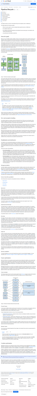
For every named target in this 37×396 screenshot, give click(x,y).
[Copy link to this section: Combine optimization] (13, 343)
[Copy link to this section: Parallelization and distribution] (17, 140)
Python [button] (6, 103)
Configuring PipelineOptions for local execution (24, 114)
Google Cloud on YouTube (31, 384)
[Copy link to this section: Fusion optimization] (11, 258)
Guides (20, 7)
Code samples (21, 383)
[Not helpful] (35, 7)
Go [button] (9, 103)
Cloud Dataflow (6, 3)
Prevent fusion (10, 202)
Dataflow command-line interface (16, 108)
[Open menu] (1, 1)
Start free (33, 3)
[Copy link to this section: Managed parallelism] (10, 165)
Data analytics (11, 7)
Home (2, 7)
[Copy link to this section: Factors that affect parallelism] (14, 177)
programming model (29, 143)
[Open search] (24, 1)
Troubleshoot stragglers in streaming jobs (26, 254)
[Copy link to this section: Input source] (6, 188)
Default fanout (5, 182)
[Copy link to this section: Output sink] (6, 231)
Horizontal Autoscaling (20, 169)
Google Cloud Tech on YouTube (31, 386)
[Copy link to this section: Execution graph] (10, 36)
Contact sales (3, 384)
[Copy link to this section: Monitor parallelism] (10, 251)
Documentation (6, 7)
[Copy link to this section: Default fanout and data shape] (12, 204)
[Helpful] (34, 7)
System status (12, 384)
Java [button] (2, 103)
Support (11, 381)
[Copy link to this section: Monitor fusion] (8, 326)
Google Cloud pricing (4, 381)
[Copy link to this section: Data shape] (6, 216)
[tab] (2, 103)
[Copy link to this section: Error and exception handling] (16, 118)
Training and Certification (22, 386)
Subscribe (15, 391)
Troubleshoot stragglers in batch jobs (12, 254)
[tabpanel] (18, 108)
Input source (5, 180)
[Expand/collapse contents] (6, 12)
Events (29, 381)
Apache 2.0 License (11, 373)
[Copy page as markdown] (17, 9)
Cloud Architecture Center (22, 385)
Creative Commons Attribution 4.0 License (25, 372)
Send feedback (32, 9)
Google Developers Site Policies (24, 373)
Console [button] (3, 331)
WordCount (23, 274)
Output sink (4, 185)
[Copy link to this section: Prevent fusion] (8, 306)
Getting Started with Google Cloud (23, 382)
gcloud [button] (7, 331)
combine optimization (9, 173)
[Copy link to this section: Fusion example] (8, 272)
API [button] (10, 331)
